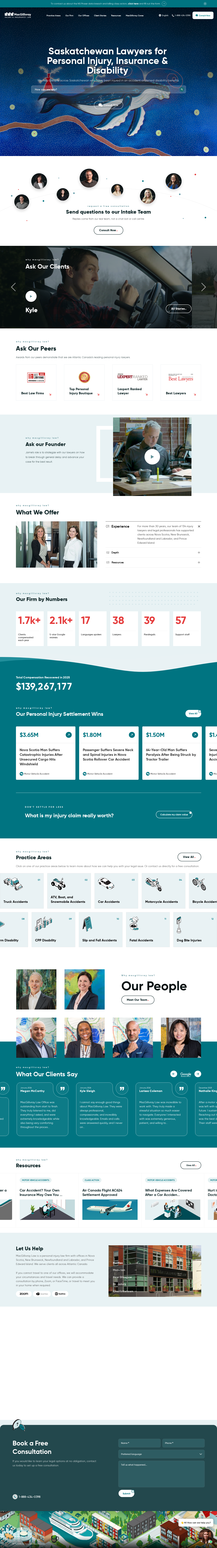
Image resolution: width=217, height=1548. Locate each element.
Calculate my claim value (174, 814)
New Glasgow (122, 1277)
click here (133, 3)
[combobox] (108, 89)
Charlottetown (123, 1291)
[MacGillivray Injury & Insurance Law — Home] (18, 15)
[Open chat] (180, 1529)
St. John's (119, 1284)
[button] (108, 230)
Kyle (31, 310)
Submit (126, 1493)
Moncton (119, 1270)
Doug (200, 310)
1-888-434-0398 (29, 1497)
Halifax (118, 1263)
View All (193, 713)
